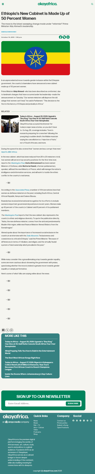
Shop (36, 434)
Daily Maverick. (33, 236)
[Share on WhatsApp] (68, 37)
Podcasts (37, 432)
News (36, 421)
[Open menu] (3, 4)
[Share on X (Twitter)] (64, 37)
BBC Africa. (12, 152)
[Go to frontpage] (47, 4)
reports (4, 152)
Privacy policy (62, 423)
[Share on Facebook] (60, 37)
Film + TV (37, 425)
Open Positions (63, 428)
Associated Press (22, 190)
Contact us (61, 421)
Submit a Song (62, 425)
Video (36, 430)
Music (36, 423)
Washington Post (18, 163)
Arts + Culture (39, 428)
